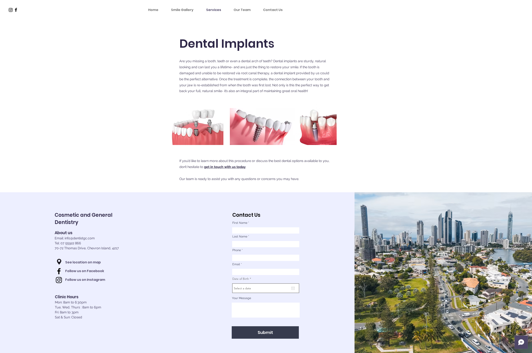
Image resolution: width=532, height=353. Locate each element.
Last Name (239, 236)
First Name (239, 222)
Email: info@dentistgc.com (75, 238)
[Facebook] (15, 9)
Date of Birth (242, 278)
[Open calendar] (293, 288)
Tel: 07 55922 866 (68, 243)
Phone (236, 250)
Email (236, 264)
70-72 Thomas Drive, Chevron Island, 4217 (87, 248)
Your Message (241, 298)
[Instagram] (10, 9)
